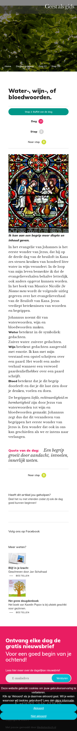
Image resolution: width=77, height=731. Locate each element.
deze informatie (64, 700)
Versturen (62, 678)
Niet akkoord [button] (38, 716)
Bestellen (22, 575)
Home (8, 66)
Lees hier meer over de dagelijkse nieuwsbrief (33, 670)
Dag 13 (43, 66)
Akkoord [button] (38, 708)
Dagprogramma (25, 66)
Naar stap (36, 142)
